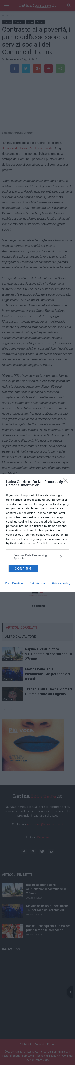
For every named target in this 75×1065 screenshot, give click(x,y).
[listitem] (37, 557)
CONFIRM (23, 568)
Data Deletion (14, 583)
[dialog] (37, 532)
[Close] (67, 482)
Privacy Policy (61, 583)
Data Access (37, 583)
